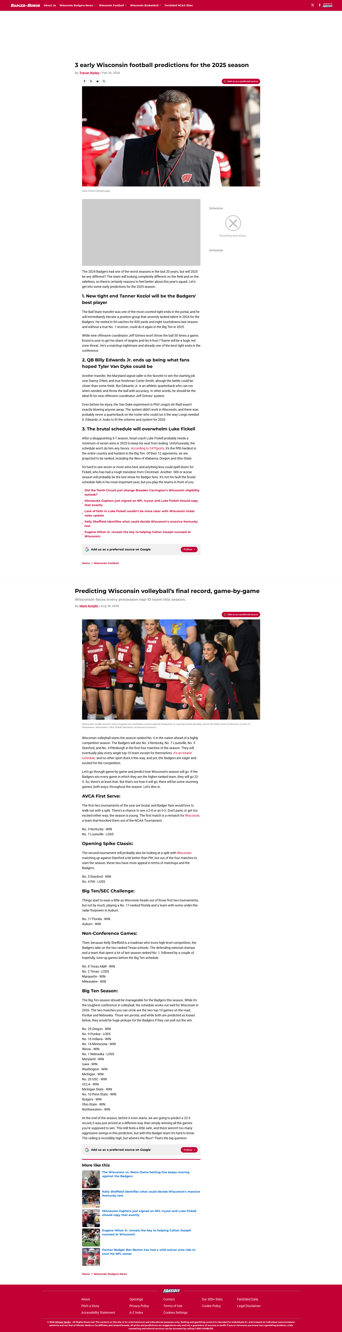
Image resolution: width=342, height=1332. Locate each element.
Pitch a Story (90, 1306)
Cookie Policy (211, 1306)
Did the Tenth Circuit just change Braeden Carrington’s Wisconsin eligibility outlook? (142, 492)
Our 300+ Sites (212, 1299)
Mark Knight (89, 606)
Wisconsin (192, 815)
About (85, 1299)
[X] (312, 5)
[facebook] (319, 5)
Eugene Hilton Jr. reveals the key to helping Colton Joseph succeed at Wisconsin (138, 534)
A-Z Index (136, 1312)
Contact (169, 1299)
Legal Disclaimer (249, 1306)
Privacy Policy (139, 1306)
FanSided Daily (247, 1299)
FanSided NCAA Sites (179, 5)
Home (86, 563)
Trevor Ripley (90, 73)
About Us (50, 5)
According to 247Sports (147, 448)
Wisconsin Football (106, 563)
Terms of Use (172, 1306)
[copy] (103, 81)
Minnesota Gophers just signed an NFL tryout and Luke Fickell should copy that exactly (141, 503)
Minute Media (63, 1322)
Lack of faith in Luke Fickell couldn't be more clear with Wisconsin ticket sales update (140, 513)
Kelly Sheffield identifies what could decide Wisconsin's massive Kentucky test (141, 524)
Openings (136, 1299)
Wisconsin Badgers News (110, 1274)
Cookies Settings (175, 1312)
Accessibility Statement (98, 1312)
